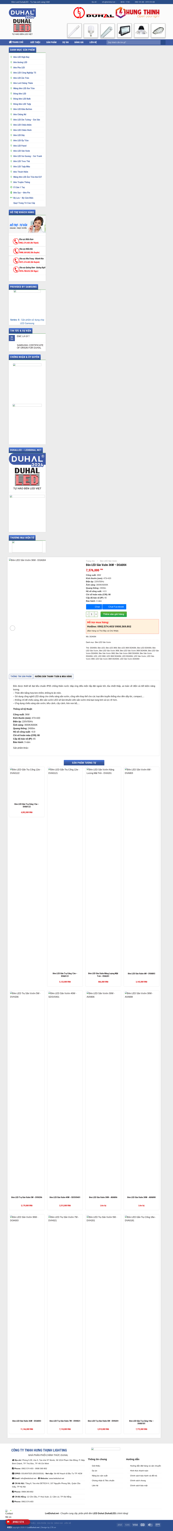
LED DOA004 (127, 656)
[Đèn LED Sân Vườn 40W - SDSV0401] (65, 1093)
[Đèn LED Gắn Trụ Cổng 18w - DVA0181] (141, 1316)
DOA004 (93, 648)
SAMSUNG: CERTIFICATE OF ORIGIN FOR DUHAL (30, 346)
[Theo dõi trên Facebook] (157, 2)
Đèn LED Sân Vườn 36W (109, 651)
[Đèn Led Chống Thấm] (11, 82)
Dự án (65, 42)
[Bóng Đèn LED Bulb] (11, 98)
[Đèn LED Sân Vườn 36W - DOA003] (26, 1316)
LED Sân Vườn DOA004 (129, 659)
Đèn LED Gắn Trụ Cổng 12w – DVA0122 (26, 805)
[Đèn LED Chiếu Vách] (11, 129)
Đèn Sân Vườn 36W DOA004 (127, 653)
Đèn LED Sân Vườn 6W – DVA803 (141, 973)
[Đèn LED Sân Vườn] (11, 150)
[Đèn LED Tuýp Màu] (11, 166)
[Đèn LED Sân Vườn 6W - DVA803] (141, 869)
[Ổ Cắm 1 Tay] (11, 187)
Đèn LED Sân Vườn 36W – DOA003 (26, 1421)
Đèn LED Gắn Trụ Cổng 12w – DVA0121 (65, 974)
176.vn (53, 1527)
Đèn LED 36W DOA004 (127, 648)
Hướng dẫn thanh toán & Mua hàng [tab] (53, 676)
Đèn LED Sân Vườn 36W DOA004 (133, 651)
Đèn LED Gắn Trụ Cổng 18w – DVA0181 (141, 1422)
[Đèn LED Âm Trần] (11, 77)
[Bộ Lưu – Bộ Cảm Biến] (11, 197)
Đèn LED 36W (111, 648)
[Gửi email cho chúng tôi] (160, 2)
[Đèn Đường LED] (11, 62)
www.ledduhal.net (56, 1478)
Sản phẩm (51, 42)
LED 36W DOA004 (114, 656)
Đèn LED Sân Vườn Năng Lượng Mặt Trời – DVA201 (103, 974)
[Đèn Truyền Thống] (11, 181)
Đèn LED (101, 648)
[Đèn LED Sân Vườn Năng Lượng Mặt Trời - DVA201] (103, 869)
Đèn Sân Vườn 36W (107, 653)
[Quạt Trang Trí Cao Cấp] (11, 202)
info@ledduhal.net (28, 1478)
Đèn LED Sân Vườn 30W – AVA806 (103, 1197)
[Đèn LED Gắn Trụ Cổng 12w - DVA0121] (65, 869)
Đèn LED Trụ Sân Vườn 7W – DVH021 (65, 1421)
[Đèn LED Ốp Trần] (11, 140)
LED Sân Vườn (140, 656)
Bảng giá (79, 42)
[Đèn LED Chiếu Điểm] (11, 124)
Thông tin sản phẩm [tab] (20, 676)
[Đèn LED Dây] (11, 134)
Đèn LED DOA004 (144, 648)
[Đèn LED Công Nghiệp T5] (11, 72)
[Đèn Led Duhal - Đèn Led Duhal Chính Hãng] (25, 22)
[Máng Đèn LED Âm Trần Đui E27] (11, 176)
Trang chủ (17, 42)
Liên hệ (93, 42)
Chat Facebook (116, 607)
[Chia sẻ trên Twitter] (93, 666)
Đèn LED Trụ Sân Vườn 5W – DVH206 (26, 1197)
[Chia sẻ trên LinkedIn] (108, 666)
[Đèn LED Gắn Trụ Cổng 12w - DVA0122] (26, 784)
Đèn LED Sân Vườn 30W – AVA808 (141, 1197)
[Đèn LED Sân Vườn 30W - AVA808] (141, 1093)
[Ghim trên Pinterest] (103, 666)
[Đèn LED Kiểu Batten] (11, 108)
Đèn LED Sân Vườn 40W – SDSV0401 (65, 1197)
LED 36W (101, 656)
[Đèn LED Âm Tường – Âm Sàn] (11, 119)
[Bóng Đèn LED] (11, 93)
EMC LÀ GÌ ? (23, 336)
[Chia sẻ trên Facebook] (88, 666)
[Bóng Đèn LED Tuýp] (11, 103)
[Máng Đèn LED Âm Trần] (11, 88)
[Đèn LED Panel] (11, 145)
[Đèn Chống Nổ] (11, 114)
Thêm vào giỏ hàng (113, 614)
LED (95, 656)
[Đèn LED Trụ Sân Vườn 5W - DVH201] (103, 1316)
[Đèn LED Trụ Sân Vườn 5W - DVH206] (26, 1093)
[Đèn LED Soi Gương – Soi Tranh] (11, 155)
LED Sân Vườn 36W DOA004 (107, 659)
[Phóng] (12, 628)
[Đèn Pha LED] (11, 67)
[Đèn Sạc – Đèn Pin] (11, 192)
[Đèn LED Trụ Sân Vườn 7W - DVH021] (65, 1316)
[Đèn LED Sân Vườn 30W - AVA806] (103, 1093)
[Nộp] (163, 42)
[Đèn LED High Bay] (11, 56)
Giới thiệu (35, 42)
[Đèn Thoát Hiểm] (11, 171)
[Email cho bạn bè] (98, 666)
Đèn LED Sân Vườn (108, 561)
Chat (97, 607)
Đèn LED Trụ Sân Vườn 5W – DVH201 (103, 1421)
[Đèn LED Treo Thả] (11, 161)
